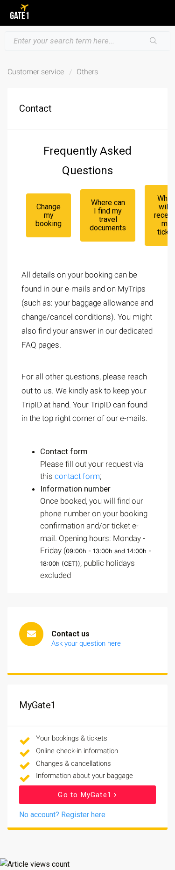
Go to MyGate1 (86, 795)
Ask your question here (86, 643)
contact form (77, 476)
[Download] (70, 435)
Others (87, 71)
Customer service (35, 71)
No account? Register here (62, 814)
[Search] (153, 41)
